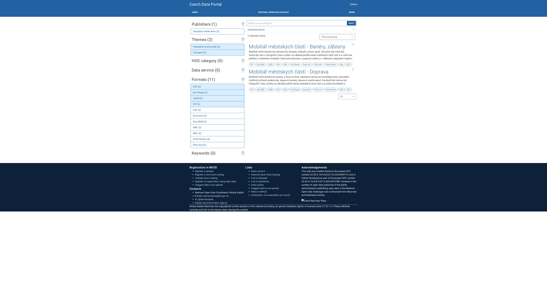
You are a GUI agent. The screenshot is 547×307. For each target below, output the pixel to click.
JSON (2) (198, 98)
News (195, 12)
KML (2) (197, 133)
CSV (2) (197, 86)
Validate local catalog (206, 178)
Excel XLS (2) (200, 115)
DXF (348, 64)
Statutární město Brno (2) (206, 31)
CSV (278, 64)
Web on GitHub (259, 191)
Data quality (257, 184)
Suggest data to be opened (209, 184)
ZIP (251, 64)
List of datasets (259, 178)
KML (285, 64)
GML (341, 64)
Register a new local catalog (209, 174)
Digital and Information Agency (211, 202)
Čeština (354, 4)
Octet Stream (331, 64)
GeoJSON (260, 64)
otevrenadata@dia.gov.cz (216, 196)
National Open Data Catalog (265, 174)
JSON (270, 64)
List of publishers (260, 181)
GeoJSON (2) (200, 121)
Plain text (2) (199, 145)
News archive (258, 171)
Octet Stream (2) (201, 139)
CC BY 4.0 (327, 206)
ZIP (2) (196, 104)
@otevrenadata (206, 199)
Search (351, 23)
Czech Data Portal (205, 4)
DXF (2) (197, 110)
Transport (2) (200, 52)
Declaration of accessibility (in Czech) (270, 195)
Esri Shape (295, 64)
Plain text (318, 64)
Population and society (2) (206, 46)
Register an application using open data (215, 181)
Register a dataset (204, 171)
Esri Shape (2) (200, 92)
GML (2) (197, 127)
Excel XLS (307, 64)
